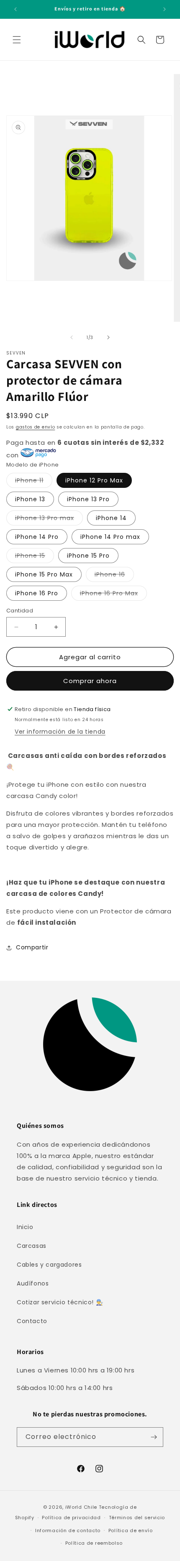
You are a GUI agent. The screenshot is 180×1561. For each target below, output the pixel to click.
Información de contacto (67, 1530)
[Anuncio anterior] (15, 9)
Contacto (32, 1321)
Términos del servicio (137, 1517)
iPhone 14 (111, 518)
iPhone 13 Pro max (49, 519)
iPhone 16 (114, 576)
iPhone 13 (30, 499)
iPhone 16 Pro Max (113, 595)
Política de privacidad (71, 1517)
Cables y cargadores (49, 1264)
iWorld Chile (81, 1507)
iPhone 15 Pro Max (44, 574)
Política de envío (130, 1530)
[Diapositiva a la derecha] (108, 337)
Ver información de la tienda (60, 731)
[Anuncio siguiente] (164, 9)
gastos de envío (35, 427)
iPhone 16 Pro (36, 593)
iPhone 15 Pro (88, 555)
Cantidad (19, 611)
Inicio (25, 1227)
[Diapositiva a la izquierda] (71, 337)
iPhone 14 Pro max (110, 537)
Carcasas (31, 1246)
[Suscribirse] (153, 1437)
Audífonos (33, 1283)
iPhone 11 (33, 482)
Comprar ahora (90, 680)
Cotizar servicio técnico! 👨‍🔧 (60, 1302)
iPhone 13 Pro (88, 499)
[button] (17, 40)
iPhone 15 (34, 557)
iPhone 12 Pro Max (94, 480)
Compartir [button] (32, 947)
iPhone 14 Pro (37, 537)
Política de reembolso (94, 1543)
